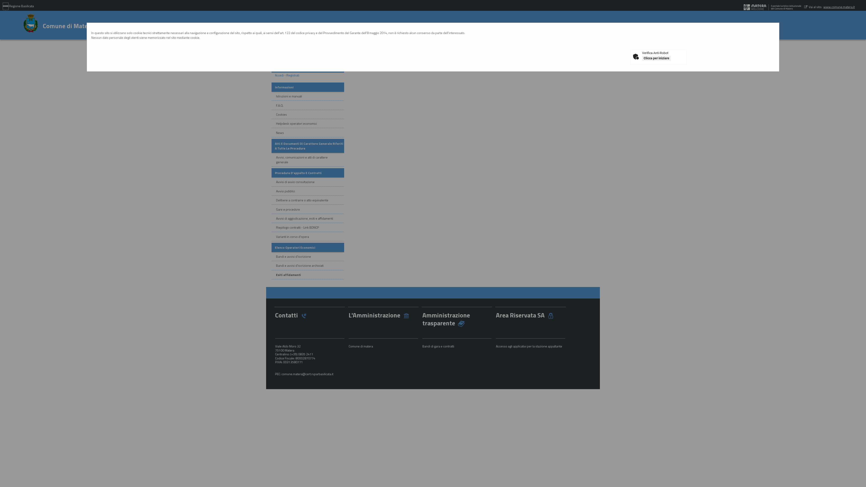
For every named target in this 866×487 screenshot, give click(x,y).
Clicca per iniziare (656, 58)
